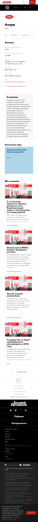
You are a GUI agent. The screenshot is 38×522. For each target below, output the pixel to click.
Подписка (7, 436)
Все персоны (19, 388)
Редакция (7, 434)
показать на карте (10, 448)
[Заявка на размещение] (30, 7)
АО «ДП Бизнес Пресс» (11, 429)
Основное (14, 35)
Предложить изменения (16, 86)
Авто (7, 28)
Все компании (19, 386)
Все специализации (19, 391)
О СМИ (7, 431)
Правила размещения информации (19, 397)
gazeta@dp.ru (8, 458)
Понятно (31, 513)
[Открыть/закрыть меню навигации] (23, 2)
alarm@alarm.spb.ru (13, 76)
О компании (25, 35)
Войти (32, 2)
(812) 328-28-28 (9, 453)
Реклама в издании (10, 439)
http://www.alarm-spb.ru (14, 82)
